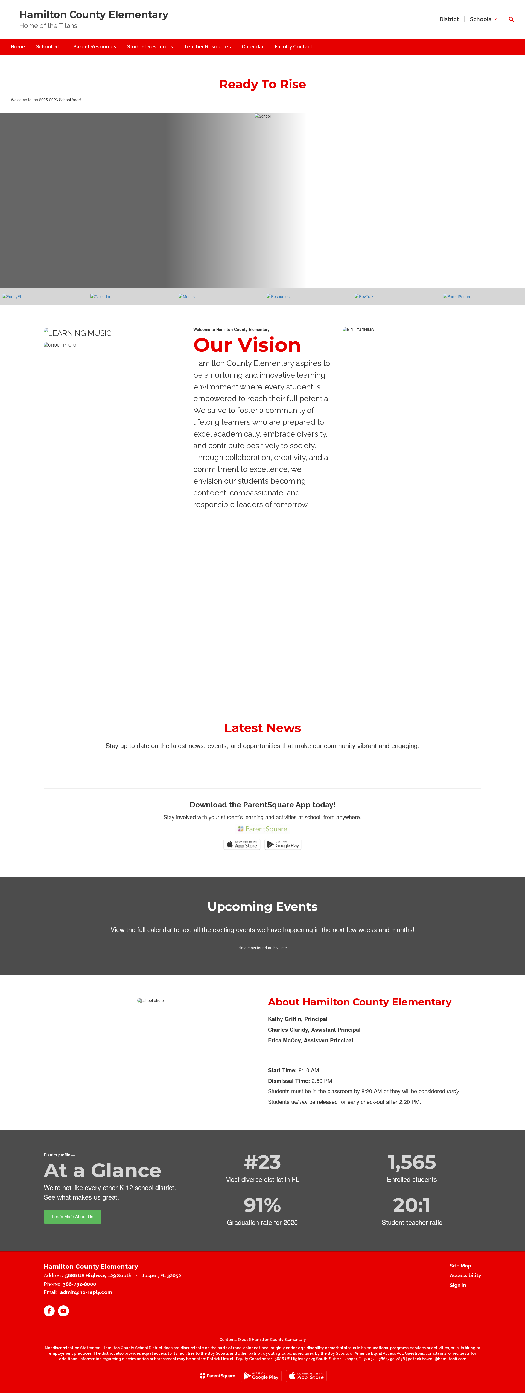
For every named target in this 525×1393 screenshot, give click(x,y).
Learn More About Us (72, 1216)
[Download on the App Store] (306, 1376)
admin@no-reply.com (86, 1292)
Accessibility (465, 1275)
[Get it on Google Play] (261, 1376)
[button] (483, 19)
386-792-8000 (79, 1284)
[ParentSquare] (218, 1376)
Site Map (460, 1266)
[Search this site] (511, 19)
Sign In (458, 1285)
